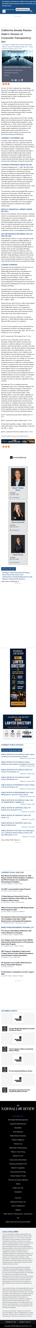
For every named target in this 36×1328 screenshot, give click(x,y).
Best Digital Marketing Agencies (18, 1120)
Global (18, 1184)
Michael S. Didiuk (17, 891)
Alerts (31, 46)
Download (19, 80)
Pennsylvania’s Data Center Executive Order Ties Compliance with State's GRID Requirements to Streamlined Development (16, 919)
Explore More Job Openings (9, 581)
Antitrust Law (18, 1144)
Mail (16, 80)
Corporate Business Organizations (13, 70)
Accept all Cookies (8, 9)
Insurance (18, 1198)
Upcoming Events (9, 1011)
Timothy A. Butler (7, 934)
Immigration (18, 1192)
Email (13, 493)
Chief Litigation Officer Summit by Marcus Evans (21, 1049)
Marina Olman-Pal (26, 44)
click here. (29, 1316)
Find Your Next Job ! (8, 569)
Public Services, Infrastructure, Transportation (18, 1214)
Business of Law (18, 1156)
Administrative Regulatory (11, 72)
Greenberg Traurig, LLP (20, 46)
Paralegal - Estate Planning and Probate (16, 572)
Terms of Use (20, 1237)
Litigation (18, 1210)
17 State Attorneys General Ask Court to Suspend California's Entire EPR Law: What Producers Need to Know (16, 898)
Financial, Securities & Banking (18, 1180)
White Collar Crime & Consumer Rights (18, 1222)
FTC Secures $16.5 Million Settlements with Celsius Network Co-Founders (16, 932)
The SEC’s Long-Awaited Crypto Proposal (15, 889)
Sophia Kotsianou (8, 966)
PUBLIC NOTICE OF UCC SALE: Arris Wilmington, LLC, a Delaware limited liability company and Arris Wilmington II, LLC (18, 833)
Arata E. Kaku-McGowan (17, 902)
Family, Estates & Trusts (18, 1176)
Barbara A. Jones (8, 957)
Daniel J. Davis (7, 891)
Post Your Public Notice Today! (11, 750)
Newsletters (18, 1128)
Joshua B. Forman (8, 946)
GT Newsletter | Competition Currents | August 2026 (17, 973)
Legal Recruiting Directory (18, 1124)
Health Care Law (18, 1188)
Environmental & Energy (18, 1172)
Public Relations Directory (18, 1136)
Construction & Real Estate (18, 1160)
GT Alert (28, 336)
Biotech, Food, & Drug (18, 1152)
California (6, 75)
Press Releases (18, 1132)
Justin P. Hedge (7, 976)
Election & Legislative (18, 1168)
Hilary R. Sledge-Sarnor (12, 44)
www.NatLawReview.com (14, 1244)
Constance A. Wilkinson (18, 911)
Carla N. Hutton (18, 883)
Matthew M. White (18, 934)
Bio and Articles (15, 497)
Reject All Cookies (22, 9)
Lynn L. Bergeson (8, 883)
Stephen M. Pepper (18, 976)
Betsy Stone (6, 902)
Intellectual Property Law (18, 1202)
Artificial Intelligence (18, 1140)
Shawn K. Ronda (19, 946)
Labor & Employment (18, 1206)
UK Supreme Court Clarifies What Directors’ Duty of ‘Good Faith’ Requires (16, 964)
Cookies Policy (6, 5)
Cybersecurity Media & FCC (18, 1164)
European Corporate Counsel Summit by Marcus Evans (19, 1090)
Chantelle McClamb (8, 923)
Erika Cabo (17, 957)
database (5, 1243)
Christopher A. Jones (21, 923)
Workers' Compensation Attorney (13, 579)
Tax (18, 1218)
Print (12, 80)
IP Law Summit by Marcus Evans (20, 1071)
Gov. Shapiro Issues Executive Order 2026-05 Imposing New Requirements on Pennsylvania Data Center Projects (17, 942)
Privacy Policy (25, 1322)
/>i (22, 80)
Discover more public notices (9, 840)
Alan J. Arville (7, 911)
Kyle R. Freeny (7, 46)
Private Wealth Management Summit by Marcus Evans (21, 1029)
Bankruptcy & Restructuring (18, 1148)
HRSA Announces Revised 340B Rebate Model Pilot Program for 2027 (17, 909)
